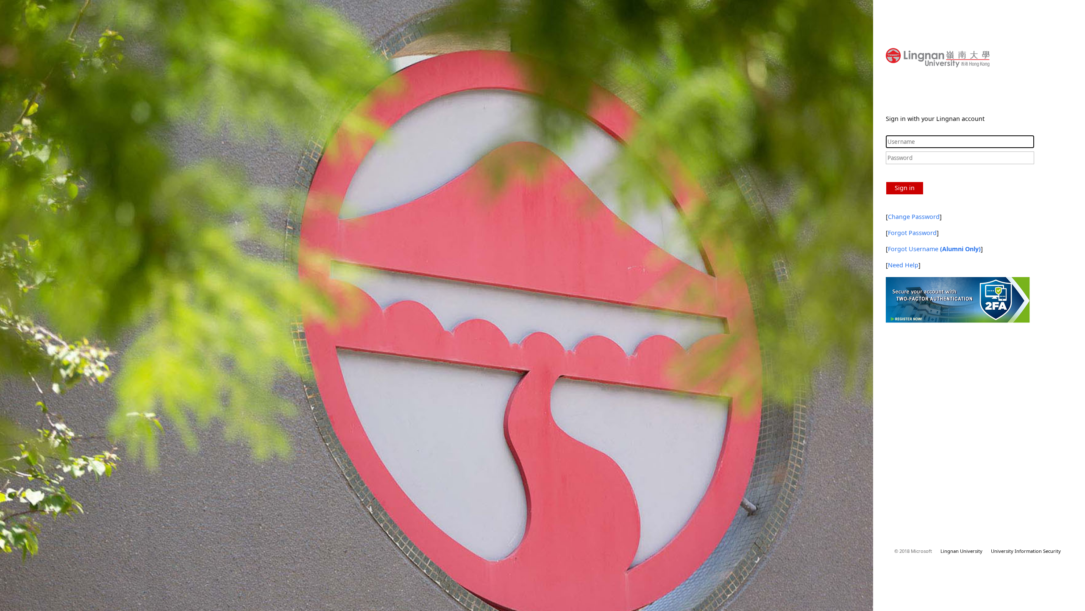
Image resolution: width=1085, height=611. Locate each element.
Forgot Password (912, 233)
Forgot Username (934, 249)
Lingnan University (961, 551)
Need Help (903, 265)
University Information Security (1026, 551)
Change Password (914, 217)
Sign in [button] (905, 188)
